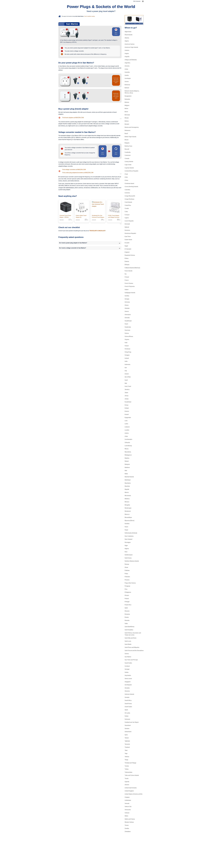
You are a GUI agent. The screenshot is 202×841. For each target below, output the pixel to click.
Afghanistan (128, 31)
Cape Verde (128, 164)
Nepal (126, 530)
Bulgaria (127, 143)
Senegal (127, 669)
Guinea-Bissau (129, 336)
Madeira (127, 458)
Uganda (127, 781)
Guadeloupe (128, 320)
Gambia (127, 295)
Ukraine (127, 784)
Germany (127, 302)
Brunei (126, 139)
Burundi (127, 149)
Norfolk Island (128, 554)
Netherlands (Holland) (131, 533)
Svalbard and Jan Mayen (132, 722)
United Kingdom (129, 791)
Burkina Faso (128, 146)
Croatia (127, 208)
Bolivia (127, 121)
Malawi (127, 461)
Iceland (127, 358)
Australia (127, 72)
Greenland (128, 314)
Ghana (126, 305)
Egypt (126, 246)
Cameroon (128, 155)
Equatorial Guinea (130, 255)
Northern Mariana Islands (132, 561)
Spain (126, 709)
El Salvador (128, 249)
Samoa (127, 653)
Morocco (127, 514)
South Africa (128, 700)
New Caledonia (129, 536)
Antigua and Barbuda (131, 59)
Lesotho (127, 430)
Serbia (126, 672)
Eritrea (126, 258)
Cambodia (128, 152)
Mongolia (127, 505)
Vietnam (127, 812)
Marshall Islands (129, 476)
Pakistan (127, 570)
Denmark (127, 224)
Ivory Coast (128, 386)
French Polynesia (130, 286)
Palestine (127, 576)
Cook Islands (128, 202)
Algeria (127, 41)
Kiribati (127, 408)
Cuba (126, 211)
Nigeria (127, 548)
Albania (127, 38)
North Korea (128, 558)
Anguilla (127, 56)
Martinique (128, 480)
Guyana (127, 339)
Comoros (127, 192)
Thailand (127, 747)
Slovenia (127, 691)
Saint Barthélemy (129, 626)
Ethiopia (127, 264)
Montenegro (128, 508)
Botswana (127, 130)
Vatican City (128, 806)
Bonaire (127, 124)
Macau (126, 448)
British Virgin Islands (130, 136)
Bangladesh (128, 96)
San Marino (128, 656)
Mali (126, 470)
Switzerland (128, 731)
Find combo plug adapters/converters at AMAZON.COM (77, 172)
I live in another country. (89, 16)
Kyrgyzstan (128, 417)
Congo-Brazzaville (130, 196)
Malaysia (127, 464)
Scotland (127, 666)
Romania (127, 614)
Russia (127, 617)
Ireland (127, 374)
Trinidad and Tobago (130, 763)
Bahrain (127, 87)
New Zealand (128, 539)
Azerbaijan (128, 78)
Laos (126, 420)
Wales (126, 816)
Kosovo (127, 411)
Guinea (127, 333)
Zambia (127, 828)
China (126, 180)
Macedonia (128, 452)
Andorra (127, 50)
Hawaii (127, 345)
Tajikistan (127, 741)
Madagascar (128, 455)
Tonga (126, 759)
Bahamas (127, 84)
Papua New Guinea (130, 583)
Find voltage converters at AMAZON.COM (74, 169)
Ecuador (127, 242)
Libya (126, 436)
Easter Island (128, 239)
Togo (126, 753)
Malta (126, 473)
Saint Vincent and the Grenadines (134, 650)
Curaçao (127, 214)
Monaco (127, 501)
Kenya (126, 405)
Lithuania (127, 442)
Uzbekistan (128, 800)
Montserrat (128, 511)
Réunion (127, 611)
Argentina (127, 62)
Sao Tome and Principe (131, 659)
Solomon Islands (129, 694)
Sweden (127, 728)
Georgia (127, 299)
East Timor (128, 236)
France (127, 280)
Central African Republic (131, 171)
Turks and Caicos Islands (132, 775)
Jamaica (127, 389)
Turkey (126, 769)
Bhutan (127, 118)
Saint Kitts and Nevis (130, 638)
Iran (126, 367)
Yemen (127, 825)
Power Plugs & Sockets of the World (101, 6)
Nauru (126, 526)
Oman (126, 567)
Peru (126, 589)
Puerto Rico (128, 604)
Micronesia (128, 495)
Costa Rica (128, 205)
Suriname (127, 719)
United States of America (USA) (133, 794)
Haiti (126, 342)
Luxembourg (128, 445)
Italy (126, 383)
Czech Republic (129, 221)
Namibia (127, 523)
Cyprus (127, 217)
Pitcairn (127, 595)
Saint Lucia (128, 641)
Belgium (127, 105)
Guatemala (128, 327)
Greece (127, 311)
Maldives (127, 467)
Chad (126, 174)
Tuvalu (126, 778)
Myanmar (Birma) (129, 520)
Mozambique (128, 517)
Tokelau (127, 756)
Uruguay (127, 797)
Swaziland (128, 725)
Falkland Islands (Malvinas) (132, 267)
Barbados (127, 99)
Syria (126, 734)
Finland (127, 277)
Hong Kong (128, 352)
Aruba (126, 69)
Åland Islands (128, 34)
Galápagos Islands (130, 292)
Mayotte (127, 489)
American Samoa (129, 44)
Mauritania (128, 483)
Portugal (127, 601)
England (127, 252)
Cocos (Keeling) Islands (131, 186)
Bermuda (127, 114)
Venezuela (128, 809)
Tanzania (127, 744)
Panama (127, 579)
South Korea (128, 703)
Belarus (127, 102)
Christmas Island (129, 183)
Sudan (126, 716)
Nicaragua (128, 542)
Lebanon (127, 427)
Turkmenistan (128, 772)
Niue (126, 551)
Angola (127, 53)
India (126, 361)
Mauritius (127, 486)
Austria (127, 75)
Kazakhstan (128, 402)
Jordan (127, 398)
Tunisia (127, 766)
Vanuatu (127, 803)
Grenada (127, 317)
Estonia (127, 261)
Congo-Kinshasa (129, 199)
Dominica (127, 230)
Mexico (127, 492)
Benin (126, 111)
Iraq (126, 370)
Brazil (126, 133)
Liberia (127, 433)
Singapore (128, 681)
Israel (126, 380)
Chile (126, 177)
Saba (126, 623)
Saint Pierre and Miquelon (132, 647)
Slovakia (127, 688)
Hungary (127, 355)
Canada (127, 158)
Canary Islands (129, 161)
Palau (126, 573)
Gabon (126, 289)
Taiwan (127, 738)
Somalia (127, 697)
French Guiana (129, 283)
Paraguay (127, 586)
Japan (126, 392)
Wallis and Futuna (130, 819)
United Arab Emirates (131, 788)
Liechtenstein (128, 439)
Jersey (126, 395)
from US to (61, 24)
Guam (126, 324)
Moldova (127, 498)
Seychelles (128, 675)
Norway (127, 564)
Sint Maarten (128, 684)
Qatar (126, 608)
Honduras (127, 349)
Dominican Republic (130, 233)
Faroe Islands (128, 270)
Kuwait (127, 414)
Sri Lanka (127, 713)
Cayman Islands (129, 168)
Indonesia (127, 364)
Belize (126, 108)
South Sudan (128, 706)
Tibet (126, 750)
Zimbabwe (128, 831)
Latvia (126, 423)
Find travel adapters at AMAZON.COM (73, 117)
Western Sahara (129, 822)
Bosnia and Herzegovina (132, 127)
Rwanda (127, 620)
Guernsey (127, 330)
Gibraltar (127, 308)
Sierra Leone (128, 678)
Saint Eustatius (129, 629)
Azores (127, 81)
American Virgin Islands (131, 47)
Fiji (125, 274)
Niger (126, 545)
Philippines (128, 592)
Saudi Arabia (128, 663)
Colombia (127, 189)
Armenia (127, 66)
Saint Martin (128, 644)
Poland (127, 598)
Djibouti (127, 227)
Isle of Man (128, 377)
